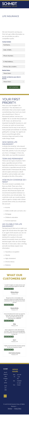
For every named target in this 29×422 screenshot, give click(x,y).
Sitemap (10, 408)
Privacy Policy (17, 408)
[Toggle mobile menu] (26, 3)
